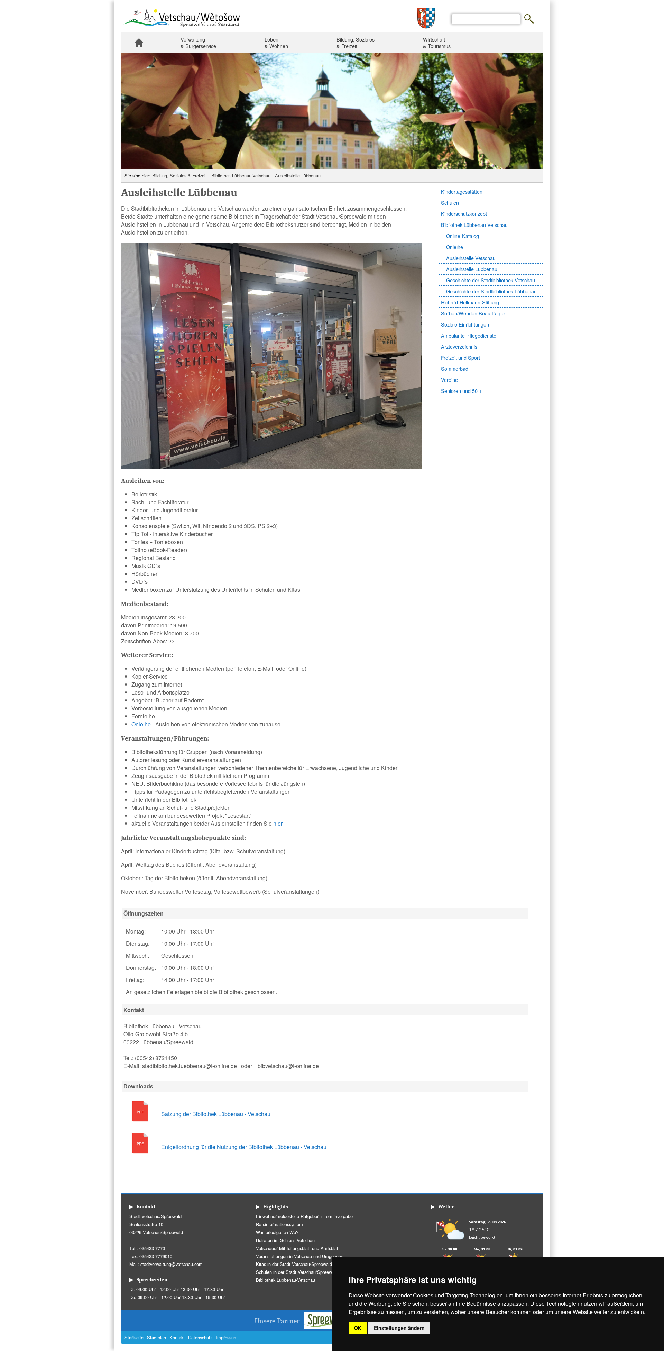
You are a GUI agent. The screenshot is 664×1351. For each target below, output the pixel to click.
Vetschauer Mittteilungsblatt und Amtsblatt (298, 1248)
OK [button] (357, 1327)
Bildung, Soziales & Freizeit (355, 42)
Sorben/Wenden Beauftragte (473, 313)
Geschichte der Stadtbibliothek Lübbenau (491, 291)
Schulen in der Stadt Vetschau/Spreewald (297, 1272)
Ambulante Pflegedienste (468, 335)
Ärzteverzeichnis (459, 346)
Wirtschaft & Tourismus (437, 42)
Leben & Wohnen (276, 42)
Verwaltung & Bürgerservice (198, 42)
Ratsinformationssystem (279, 1224)
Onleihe (454, 246)
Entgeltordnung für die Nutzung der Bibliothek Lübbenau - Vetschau (243, 1147)
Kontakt (177, 1337)
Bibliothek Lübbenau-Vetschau (240, 175)
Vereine (449, 379)
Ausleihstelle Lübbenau (298, 175)
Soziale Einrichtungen (465, 324)
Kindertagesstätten (461, 191)
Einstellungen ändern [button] (399, 1327)
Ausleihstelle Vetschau (471, 257)
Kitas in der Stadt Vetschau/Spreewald (294, 1264)
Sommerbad (454, 368)
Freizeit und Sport (460, 357)
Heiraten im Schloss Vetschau (285, 1240)
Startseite (138, 42)
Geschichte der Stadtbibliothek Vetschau (490, 280)
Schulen (450, 202)
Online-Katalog (462, 235)
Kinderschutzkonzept (464, 213)
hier (278, 823)
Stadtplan (156, 1337)
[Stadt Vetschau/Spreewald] (181, 28)
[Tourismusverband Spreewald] (330, 1327)
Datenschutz (200, 1337)
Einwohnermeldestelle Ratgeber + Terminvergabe (304, 1216)
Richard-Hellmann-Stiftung (470, 302)
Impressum (227, 1337)
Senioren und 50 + (461, 390)
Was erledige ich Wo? (277, 1232)
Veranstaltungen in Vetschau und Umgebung (299, 1256)
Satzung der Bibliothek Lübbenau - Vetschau (215, 1114)
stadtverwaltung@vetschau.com (171, 1264)
